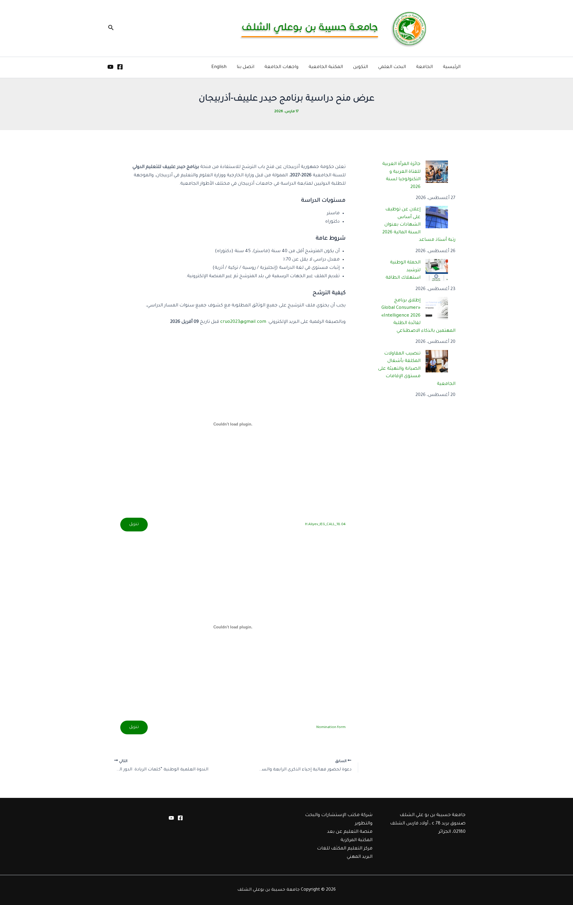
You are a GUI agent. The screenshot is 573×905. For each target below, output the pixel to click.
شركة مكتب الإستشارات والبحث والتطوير (338, 819)
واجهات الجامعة (281, 67)
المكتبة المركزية (356, 840)
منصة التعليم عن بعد (349, 832)
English (219, 67)
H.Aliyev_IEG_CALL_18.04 (325, 524)
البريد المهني (359, 857)
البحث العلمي (392, 67)
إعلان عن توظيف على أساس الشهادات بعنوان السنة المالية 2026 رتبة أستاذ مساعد (419, 225)
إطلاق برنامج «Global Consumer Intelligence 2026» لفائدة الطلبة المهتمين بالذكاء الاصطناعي (418, 316)
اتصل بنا (245, 67)
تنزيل (134, 524)
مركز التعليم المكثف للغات (344, 848)
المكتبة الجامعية (326, 67)
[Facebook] (120, 67)
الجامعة (424, 67)
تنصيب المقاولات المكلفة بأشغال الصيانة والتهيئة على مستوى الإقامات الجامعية (417, 369)
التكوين (360, 67)
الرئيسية (451, 67)
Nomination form (331, 727)
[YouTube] (110, 67)
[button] (110, 28)
